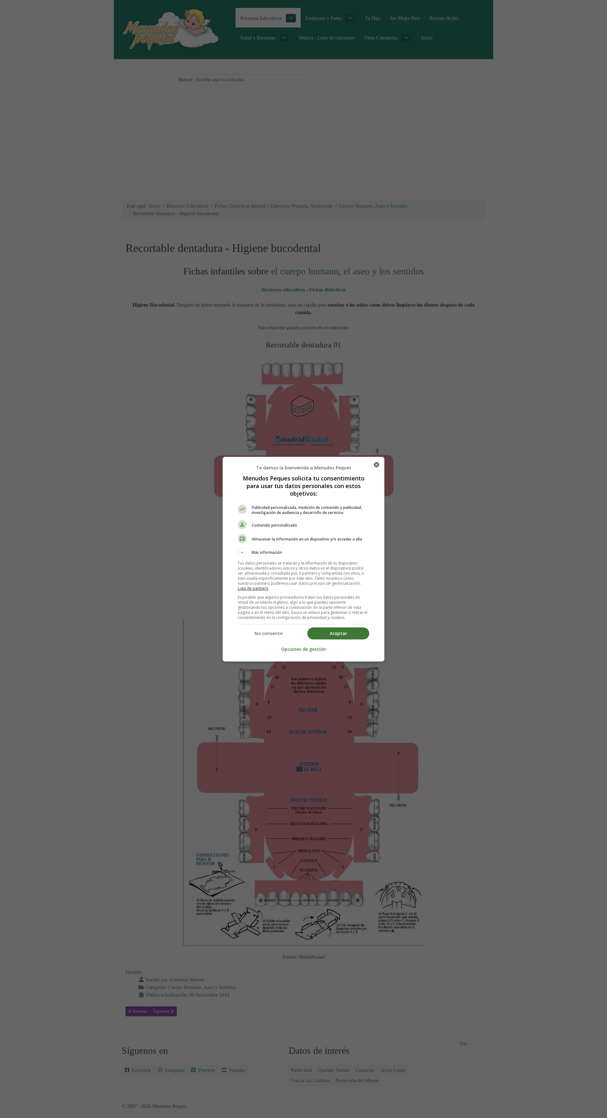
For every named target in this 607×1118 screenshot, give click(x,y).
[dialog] (303, 559)
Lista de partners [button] (253, 588)
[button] (303, 552)
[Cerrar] (376, 464)
